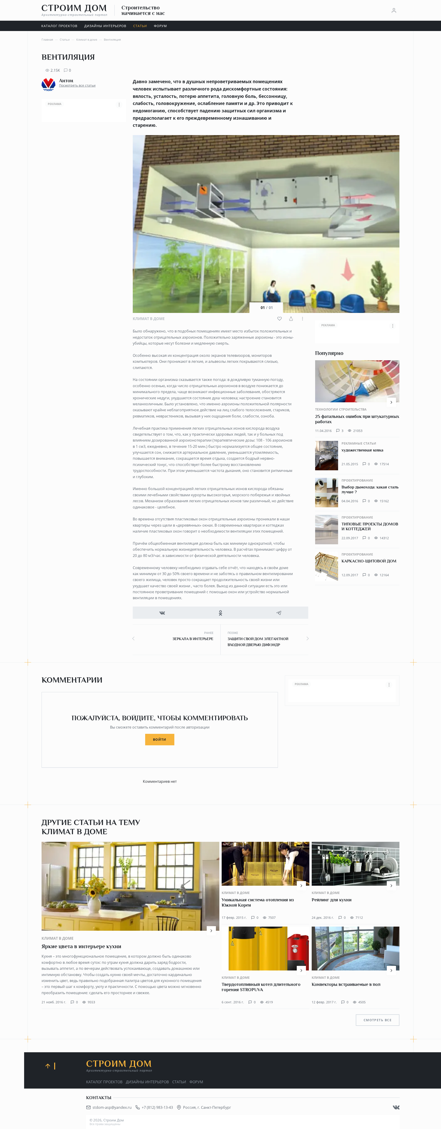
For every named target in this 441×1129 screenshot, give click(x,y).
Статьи (179, 1081)
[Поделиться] (291, 318)
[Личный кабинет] (394, 10)
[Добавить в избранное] (279, 318)
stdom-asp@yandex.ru (112, 1107)
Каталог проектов (104, 1081)
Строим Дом (74, 10)
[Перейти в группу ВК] (396, 1107)
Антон (66, 80)
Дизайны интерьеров (147, 1081)
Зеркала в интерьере (192, 639)
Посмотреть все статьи (77, 85)
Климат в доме (149, 319)
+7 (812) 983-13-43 (157, 1107)
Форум (196, 1081)
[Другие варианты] (302, 318)
